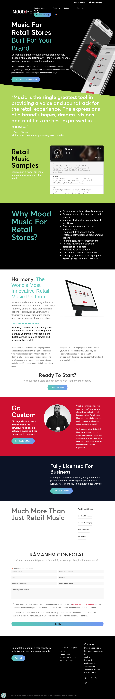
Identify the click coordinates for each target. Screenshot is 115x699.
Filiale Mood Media (67, 660)
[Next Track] (70, 153)
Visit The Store (57, 387)
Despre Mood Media (92, 648)
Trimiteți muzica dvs (68, 657)
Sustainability (89, 666)
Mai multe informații (42, 15)
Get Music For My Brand (26, 79)
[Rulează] (58, 153)
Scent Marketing (84, 529)
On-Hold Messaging (85, 516)
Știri (85, 654)
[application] (76, 153)
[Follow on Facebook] (91, 678)
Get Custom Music (23, 441)
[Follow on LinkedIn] (86, 678)
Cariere (87, 657)
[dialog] (3, 695)
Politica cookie (90, 672)
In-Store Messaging (85, 523)
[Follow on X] (96, 678)
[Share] (101, 148)
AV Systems (82, 536)
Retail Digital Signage (85, 509)
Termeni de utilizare (92, 669)
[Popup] (98, 148)
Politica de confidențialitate (83, 604)
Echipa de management (93, 651)
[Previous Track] (66, 153)
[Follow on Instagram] (86, 683)
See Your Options (61, 491)
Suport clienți (96, 2)
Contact (18, 658)
